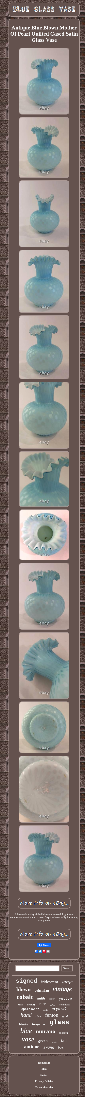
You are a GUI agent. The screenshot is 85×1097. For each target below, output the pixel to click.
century (31, 1004)
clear (38, 1016)
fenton (51, 1015)
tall (64, 1040)
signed (26, 981)
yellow (65, 998)
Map (44, 1068)
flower (52, 999)
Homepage (44, 1062)
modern (63, 1032)
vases (20, 1004)
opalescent (30, 1009)
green (43, 1041)
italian (53, 1005)
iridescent (49, 981)
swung (48, 1047)
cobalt (25, 996)
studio (54, 1042)
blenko (23, 1024)
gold (65, 1016)
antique (31, 1046)
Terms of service (44, 1087)
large (67, 981)
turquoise (38, 1024)
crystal (59, 1009)
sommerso (65, 1004)
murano (45, 1031)
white (45, 1010)
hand (26, 1015)
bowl (61, 1047)
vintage (62, 988)
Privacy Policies (44, 1081)
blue (26, 1030)
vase (28, 1039)
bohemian (42, 990)
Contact (44, 1074)
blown (23, 989)
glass (59, 1022)
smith (41, 998)
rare (42, 1003)
